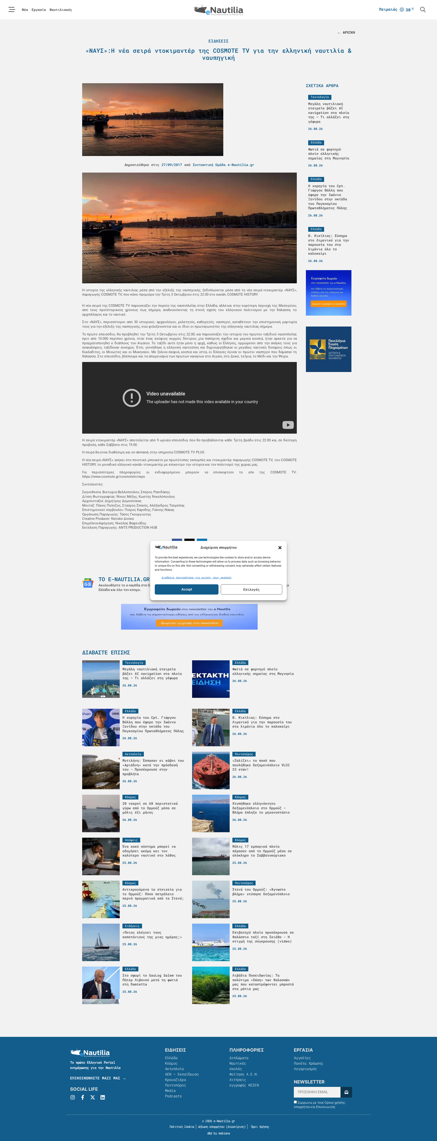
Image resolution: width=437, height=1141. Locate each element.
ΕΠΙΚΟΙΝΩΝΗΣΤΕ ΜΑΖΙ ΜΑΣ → (98, 1078)
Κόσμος (171, 1063)
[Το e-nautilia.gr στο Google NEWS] (88, 583)
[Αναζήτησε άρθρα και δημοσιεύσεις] (423, 9)
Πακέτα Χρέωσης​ (308, 1063)
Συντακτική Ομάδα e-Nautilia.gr (223, 164)
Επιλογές (251, 589)
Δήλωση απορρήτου (211, 1126)
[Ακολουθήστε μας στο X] (92, 1097)
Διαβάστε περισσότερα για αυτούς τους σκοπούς (197, 577)
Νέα (25, 10)
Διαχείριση (236, 1126)
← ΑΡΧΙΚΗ (346, 32)
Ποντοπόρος (175, 1085)
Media (170, 1090)
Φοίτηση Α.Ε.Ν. (244, 1074)
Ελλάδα (171, 1057)
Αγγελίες (302, 1057)
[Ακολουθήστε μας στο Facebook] (82, 1097)
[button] (280, 547)
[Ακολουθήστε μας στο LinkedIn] (102, 1097)
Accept (186, 589)
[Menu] (11, 9)
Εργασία (39, 10)
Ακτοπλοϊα (174, 1068)
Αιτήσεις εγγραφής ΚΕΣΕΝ (244, 1082)
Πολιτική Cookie (181, 1126)
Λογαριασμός (305, 1068)
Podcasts (173, 1095)
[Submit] (346, 1092)
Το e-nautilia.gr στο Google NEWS (150, 579)
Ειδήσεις (218, 41)
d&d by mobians (218, 1133)
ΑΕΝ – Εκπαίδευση (181, 1074)
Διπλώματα (238, 1057)
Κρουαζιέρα (175, 1079)
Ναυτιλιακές (61, 10)
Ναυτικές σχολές (237, 1066)
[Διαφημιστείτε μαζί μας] (189, 617)
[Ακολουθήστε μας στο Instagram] (72, 1097)
